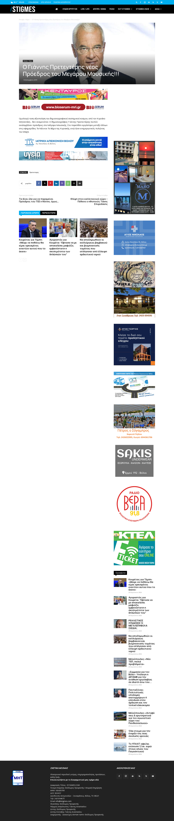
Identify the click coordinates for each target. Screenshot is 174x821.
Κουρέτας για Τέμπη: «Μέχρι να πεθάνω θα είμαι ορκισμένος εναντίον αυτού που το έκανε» (32, 245)
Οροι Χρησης (46, 2)
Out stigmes (124, 9)
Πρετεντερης (34, 172)
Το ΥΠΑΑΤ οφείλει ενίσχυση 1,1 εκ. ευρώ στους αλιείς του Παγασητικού (140, 747)
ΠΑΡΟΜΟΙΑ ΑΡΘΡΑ (30, 212)
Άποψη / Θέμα (24, 19)
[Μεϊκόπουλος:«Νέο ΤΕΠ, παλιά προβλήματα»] (120, 662)
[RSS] (153, 2)
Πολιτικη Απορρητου (61, 2)
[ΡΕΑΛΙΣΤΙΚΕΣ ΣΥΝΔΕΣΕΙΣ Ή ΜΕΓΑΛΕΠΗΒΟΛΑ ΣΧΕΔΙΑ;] (120, 623)
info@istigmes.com (63, 801)
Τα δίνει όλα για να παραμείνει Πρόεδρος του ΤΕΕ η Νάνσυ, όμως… (39, 200)
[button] (137, 2)
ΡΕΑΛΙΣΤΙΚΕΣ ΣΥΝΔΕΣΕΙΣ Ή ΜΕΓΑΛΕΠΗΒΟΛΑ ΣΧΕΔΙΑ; (138, 624)
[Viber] (62, 183)
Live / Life (85, 9)
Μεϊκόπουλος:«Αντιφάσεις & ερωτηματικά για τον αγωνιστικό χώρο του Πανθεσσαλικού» (142, 718)
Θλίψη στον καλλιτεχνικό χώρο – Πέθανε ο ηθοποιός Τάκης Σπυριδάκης (89, 201)
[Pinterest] (50, 183)
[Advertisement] (134, 119)
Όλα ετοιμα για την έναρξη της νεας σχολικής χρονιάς (139, 733)
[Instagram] (145, 2)
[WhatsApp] (68, 183)
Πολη (111, 9)
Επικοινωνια (33, 2)
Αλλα (157, 9)
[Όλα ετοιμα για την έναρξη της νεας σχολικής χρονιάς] (120, 734)
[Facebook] (140, 2)
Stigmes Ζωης (142, 9)
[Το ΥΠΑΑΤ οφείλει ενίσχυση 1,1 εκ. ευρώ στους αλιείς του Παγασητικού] (120, 746)
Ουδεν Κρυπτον (70, 9)
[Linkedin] (56, 183)
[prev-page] (20, 259)
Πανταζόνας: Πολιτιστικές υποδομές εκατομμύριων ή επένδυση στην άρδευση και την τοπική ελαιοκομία (139, 697)
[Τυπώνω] (79, 183)
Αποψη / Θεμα (99, 9)
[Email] (73, 183)
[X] (157, 2)
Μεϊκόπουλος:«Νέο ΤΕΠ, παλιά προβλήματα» (140, 661)
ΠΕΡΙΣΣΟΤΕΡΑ (48, 212)
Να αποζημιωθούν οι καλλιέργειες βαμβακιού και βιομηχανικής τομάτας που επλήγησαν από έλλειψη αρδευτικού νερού (93, 247)
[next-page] (24, 259)
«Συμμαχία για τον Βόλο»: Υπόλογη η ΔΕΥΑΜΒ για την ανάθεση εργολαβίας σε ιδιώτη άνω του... (140, 677)
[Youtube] (161, 2)
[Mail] (149, 2)
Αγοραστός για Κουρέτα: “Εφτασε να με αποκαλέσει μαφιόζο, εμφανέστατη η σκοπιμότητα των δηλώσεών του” (63, 247)
